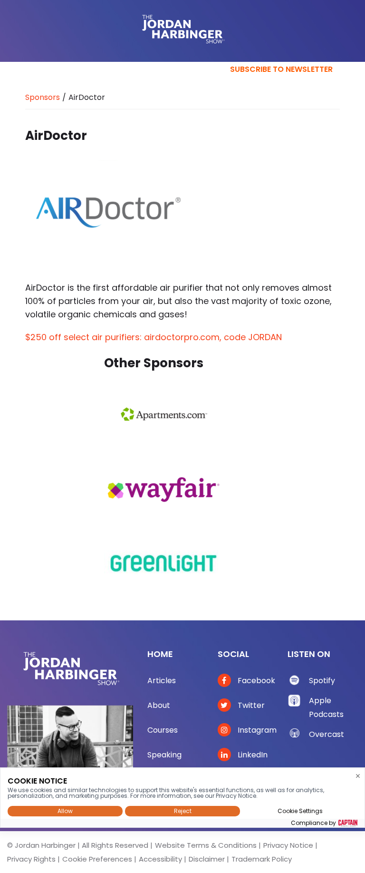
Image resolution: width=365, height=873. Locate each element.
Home (160, 654)
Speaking (164, 754)
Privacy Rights (31, 859)
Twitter (250, 705)
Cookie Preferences (97, 859)
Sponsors (42, 97)
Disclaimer (207, 859)
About (158, 705)
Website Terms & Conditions (206, 845)
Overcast (326, 734)
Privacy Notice (288, 845)
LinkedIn (252, 754)
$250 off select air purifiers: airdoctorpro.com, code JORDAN (153, 337)
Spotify (322, 680)
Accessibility (160, 859)
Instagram (256, 730)
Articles (161, 680)
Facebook (255, 680)
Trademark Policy (261, 859)
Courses (162, 730)
